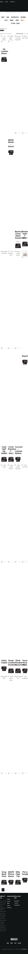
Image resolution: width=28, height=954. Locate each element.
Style (6, 20)
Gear (7, 17)
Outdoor (23, 17)
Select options (4, 59)
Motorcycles (15, 17)
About (1, 1)
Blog (6, 1)
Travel (11, 20)
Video (17, 20)
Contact (12, 1)
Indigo (14, 939)
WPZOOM (23, 949)
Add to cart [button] (11, 152)
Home (2, 17)
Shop (22, 20)
